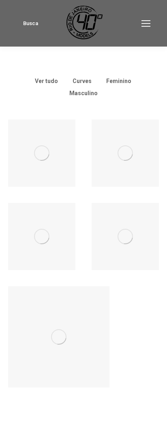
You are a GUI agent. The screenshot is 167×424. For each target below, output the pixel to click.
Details (53, 142)
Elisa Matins (42, 166)
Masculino (83, 93)
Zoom (31, 142)
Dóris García (125, 249)
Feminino (118, 81)
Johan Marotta (125, 166)
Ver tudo (46, 81)
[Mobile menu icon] (146, 23)
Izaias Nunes (42, 249)
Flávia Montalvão (59, 350)
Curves (82, 81)
